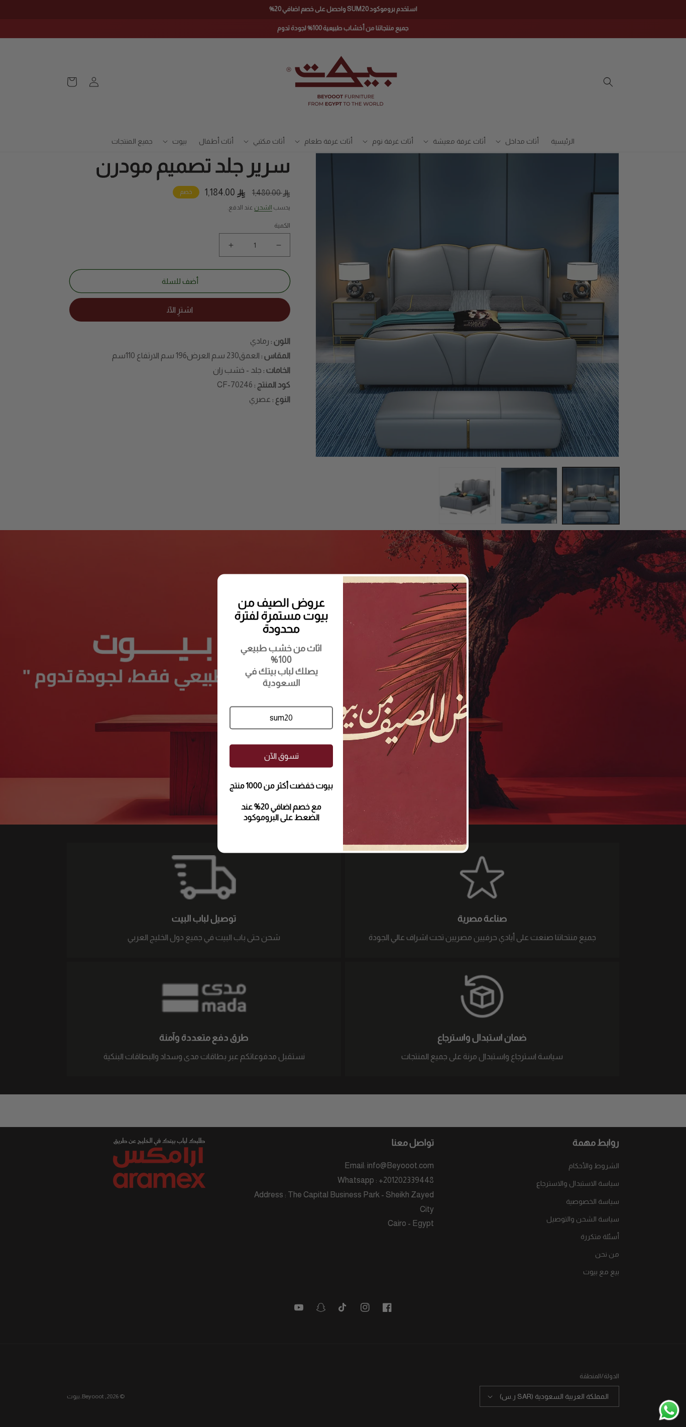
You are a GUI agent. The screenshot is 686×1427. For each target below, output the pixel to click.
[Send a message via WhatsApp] (669, 1410)
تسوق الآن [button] (281, 755)
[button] (281, 718)
